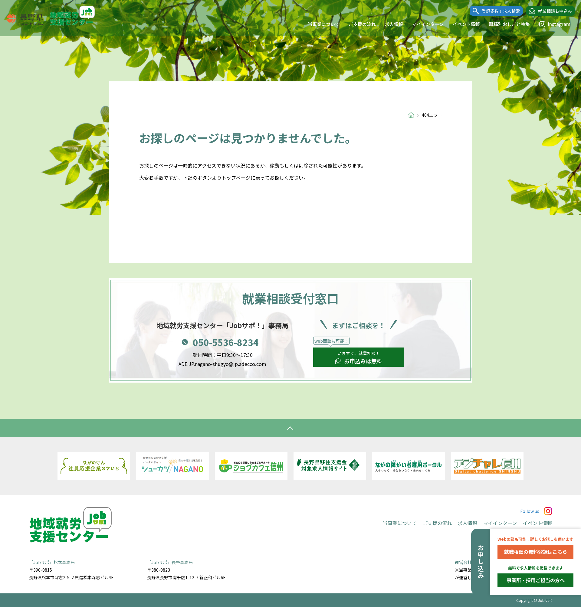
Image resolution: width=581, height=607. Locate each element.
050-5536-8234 (226, 342)
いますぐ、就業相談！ (359, 357)
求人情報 (394, 24)
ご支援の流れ (362, 24)
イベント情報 (466, 24)
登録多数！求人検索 (501, 11)
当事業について (324, 24)
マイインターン (428, 24)
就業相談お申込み (555, 11)
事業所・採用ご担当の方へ (536, 580)
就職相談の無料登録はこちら (535, 551)
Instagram (559, 24)
